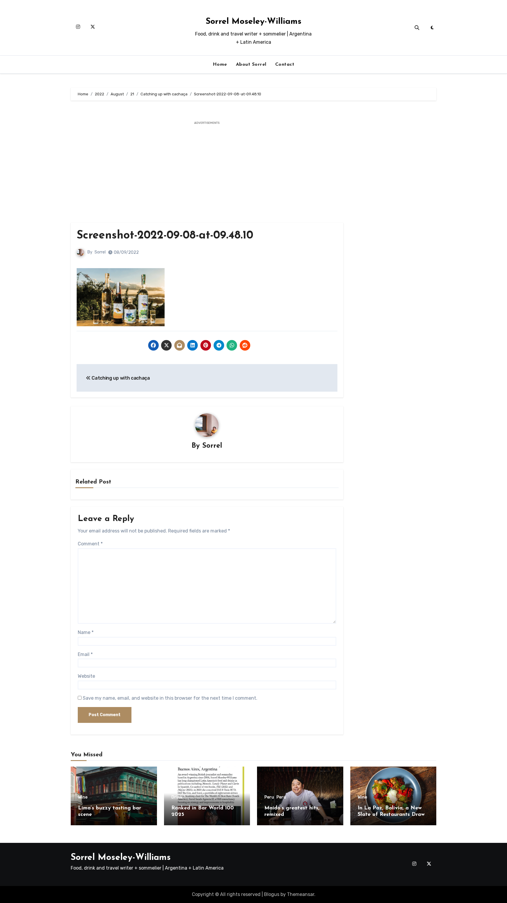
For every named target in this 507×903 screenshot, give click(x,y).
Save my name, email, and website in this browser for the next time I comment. (170, 698)
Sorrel (100, 252)
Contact (285, 64)
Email (85, 654)
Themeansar (300, 894)
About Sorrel (251, 64)
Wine (82, 797)
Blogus (271, 894)
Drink (176, 797)
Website (86, 676)
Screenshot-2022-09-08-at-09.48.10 (165, 235)
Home (220, 64)
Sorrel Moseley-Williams (253, 21)
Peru (269, 797)
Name (86, 632)
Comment (90, 544)
